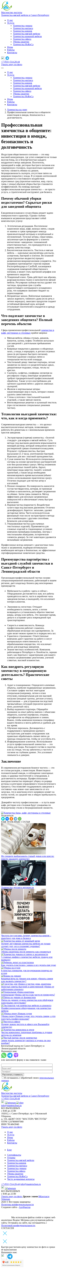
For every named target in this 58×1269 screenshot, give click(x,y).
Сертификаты (14, 1155)
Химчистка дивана (22, 25)
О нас (10, 20)
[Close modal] (5, 1244)
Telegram (5, 1199)
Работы (11, 50)
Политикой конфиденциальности (18, 1225)
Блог (9, 1150)
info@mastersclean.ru (11, 1105)
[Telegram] (15, 819)
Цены (10, 47)
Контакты (12, 52)
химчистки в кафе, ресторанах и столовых (27, 331)
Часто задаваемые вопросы (21, 1179)
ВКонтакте (43, 1196)
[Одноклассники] (11, 819)
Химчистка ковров (22, 31)
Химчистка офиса (22, 39)
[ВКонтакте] (7, 819)
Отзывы (11, 1157)
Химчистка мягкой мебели (26, 33)
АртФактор (24, 1207)
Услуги (10, 23)
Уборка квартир (21, 41)
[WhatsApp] (19, 819)
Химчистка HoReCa (23, 44)
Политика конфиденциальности (17, 1204)
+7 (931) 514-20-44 (10, 62)
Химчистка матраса (23, 28)
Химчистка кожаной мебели (27, 36)
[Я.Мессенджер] (3, 819)
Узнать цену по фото (11, 64)
